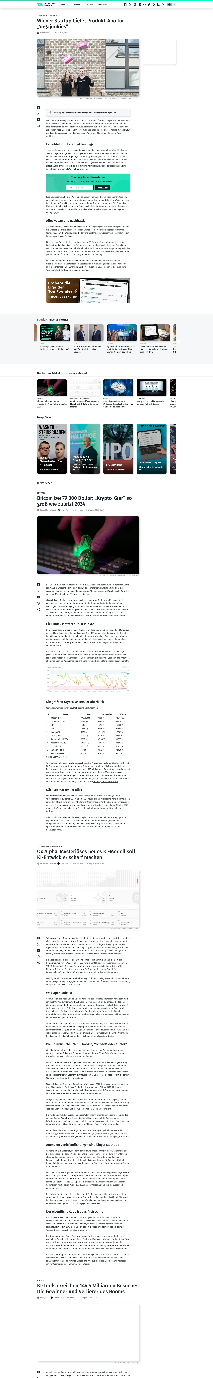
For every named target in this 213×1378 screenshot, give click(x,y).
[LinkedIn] (140, 5)
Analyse (49, 1375)
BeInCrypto (55, 639)
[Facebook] (125, 5)
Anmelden (103, 188)
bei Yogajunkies (76, 242)
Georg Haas (44, 1298)
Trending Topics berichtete (105, 781)
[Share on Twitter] (38, 113)
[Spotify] (154, 5)
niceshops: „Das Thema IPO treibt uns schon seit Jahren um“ (54, 347)
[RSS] (158, 5)
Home (62, 4)
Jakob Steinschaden (48, 510)
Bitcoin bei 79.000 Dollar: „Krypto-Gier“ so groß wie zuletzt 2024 (52, 404)
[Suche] (163, 5)
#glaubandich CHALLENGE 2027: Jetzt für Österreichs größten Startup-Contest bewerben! (121, 349)
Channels (76, 4)
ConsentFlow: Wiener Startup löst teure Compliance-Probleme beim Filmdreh (154, 349)
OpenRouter (82, 944)
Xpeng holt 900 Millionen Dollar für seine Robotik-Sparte (151, 402)
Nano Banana (79, 1154)
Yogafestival (85, 264)
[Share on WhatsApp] (38, 126)
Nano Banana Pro (118, 1163)
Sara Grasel (44, 33)
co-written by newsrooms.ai (72, 510)
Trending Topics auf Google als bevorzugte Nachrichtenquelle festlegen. (83, 112)
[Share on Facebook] (38, 107)
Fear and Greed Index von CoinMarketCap (110, 630)
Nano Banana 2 (53, 1166)
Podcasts (91, 4)
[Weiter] (179, 341)
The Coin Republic (67, 603)
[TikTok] (149, 5)
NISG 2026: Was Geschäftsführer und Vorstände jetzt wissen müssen (88, 349)
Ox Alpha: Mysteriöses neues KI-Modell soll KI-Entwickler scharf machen (84, 404)
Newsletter (102, 4)
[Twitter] (130, 5)
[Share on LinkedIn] (38, 120)
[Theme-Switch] (171, 4)
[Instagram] (135, 5)
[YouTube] (144, 5)
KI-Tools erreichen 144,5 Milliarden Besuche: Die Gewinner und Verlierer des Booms (118, 404)
